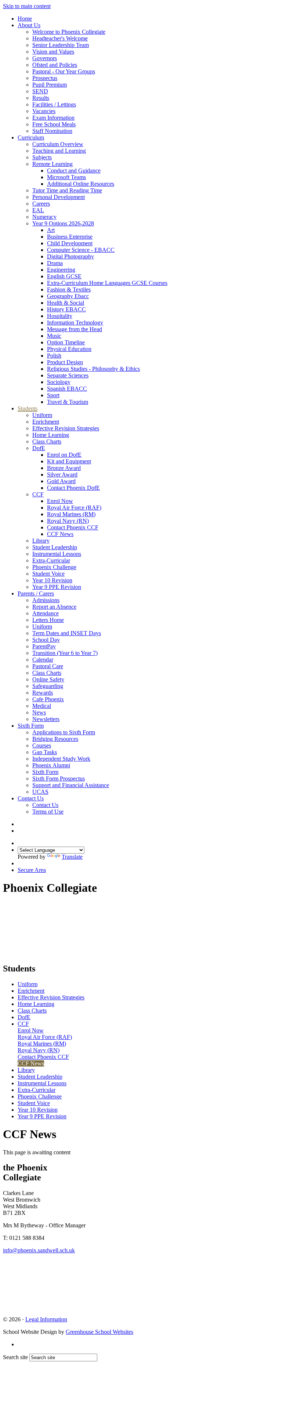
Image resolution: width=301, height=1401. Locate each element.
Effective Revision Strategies (65, 428)
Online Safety (48, 679)
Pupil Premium (49, 85)
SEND (40, 91)
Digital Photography (70, 256)
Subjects (42, 157)
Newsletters (45, 719)
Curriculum (31, 137)
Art (51, 230)
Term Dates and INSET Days (66, 633)
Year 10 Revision (52, 580)
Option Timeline (66, 342)
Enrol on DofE (64, 455)
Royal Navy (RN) (68, 521)
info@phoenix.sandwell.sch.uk (39, 1250)
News (39, 712)
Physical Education (69, 349)
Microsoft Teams (66, 177)
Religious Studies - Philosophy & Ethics (93, 369)
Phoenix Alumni (51, 765)
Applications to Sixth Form (63, 732)
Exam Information (53, 118)
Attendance (45, 613)
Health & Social (65, 303)
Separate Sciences (67, 375)
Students (27, 408)
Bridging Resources (55, 739)
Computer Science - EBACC (81, 250)
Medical (41, 706)
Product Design (65, 362)
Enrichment (45, 422)
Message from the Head (74, 329)
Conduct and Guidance (74, 170)
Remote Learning (52, 164)
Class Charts (46, 441)
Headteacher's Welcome (60, 38)
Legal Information (46, 1319)
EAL (38, 210)
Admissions (45, 600)
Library (41, 540)
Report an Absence (54, 607)
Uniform (42, 415)
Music (54, 336)
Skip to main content (27, 6)
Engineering (61, 270)
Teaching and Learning (59, 151)
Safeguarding (47, 686)
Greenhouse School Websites (99, 1332)
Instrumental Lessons (56, 554)
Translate (72, 857)
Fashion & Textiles (69, 289)
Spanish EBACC (67, 388)
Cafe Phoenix (48, 699)
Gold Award (61, 481)
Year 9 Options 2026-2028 (63, 223)
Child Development (70, 243)
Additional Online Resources (80, 184)
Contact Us (31, 798)
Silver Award (62, 474)
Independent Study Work (61, 759)
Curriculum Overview (57, 144)
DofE (38, 448)
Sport (53, 395)
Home (25, 18)
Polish (54, 355)
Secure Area (32, 870)
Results (40, 98)
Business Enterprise (70, 237)
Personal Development (58, 197)
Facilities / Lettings (54, 104)
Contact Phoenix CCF (72, 527)
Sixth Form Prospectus (58, 778)
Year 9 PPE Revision (56, 587)
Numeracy (44, 217)
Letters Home (48, 620)
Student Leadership (54, 547)
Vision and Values (53, 51)
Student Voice (48, 574)
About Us (29, 25)
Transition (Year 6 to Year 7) (65, 653)
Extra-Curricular (51, 560)
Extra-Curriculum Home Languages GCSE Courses (107, 283)
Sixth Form (31, 726)
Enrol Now (60, 501)
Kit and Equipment (69, 461)
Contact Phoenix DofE (73, 488)
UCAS (40, 792)
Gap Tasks (44, 752)
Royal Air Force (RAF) (74, 507)
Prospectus (44, 78)
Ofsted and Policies (54, 65)
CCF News (60, 534)
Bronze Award (64, 468)
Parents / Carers (36, 593)
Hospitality (59, 316)
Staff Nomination (52, 131)
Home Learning (50, 435)
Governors (44, 58)
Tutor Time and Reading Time (67, 190)
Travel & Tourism (67, 402)
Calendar (42, 659)
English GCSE (64, 276)
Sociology (58, 382)
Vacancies (43, 111)
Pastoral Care (47, 666)
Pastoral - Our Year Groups (63, 71)
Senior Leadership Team (60, 45)
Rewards (42, 692)
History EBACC (66, 309)
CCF (38, 494)
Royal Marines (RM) (71, 514)
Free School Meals (54, 124)
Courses (41, 745)
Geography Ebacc (68, 296)
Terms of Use (48, 811)
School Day (46, 640)
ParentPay (44, 646)
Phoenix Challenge (54, 567)
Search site (15, 1357)
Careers (41, 203)
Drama (55, 263)
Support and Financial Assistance (70, 785)
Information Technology (75, 322)
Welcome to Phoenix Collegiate (68, 32)
